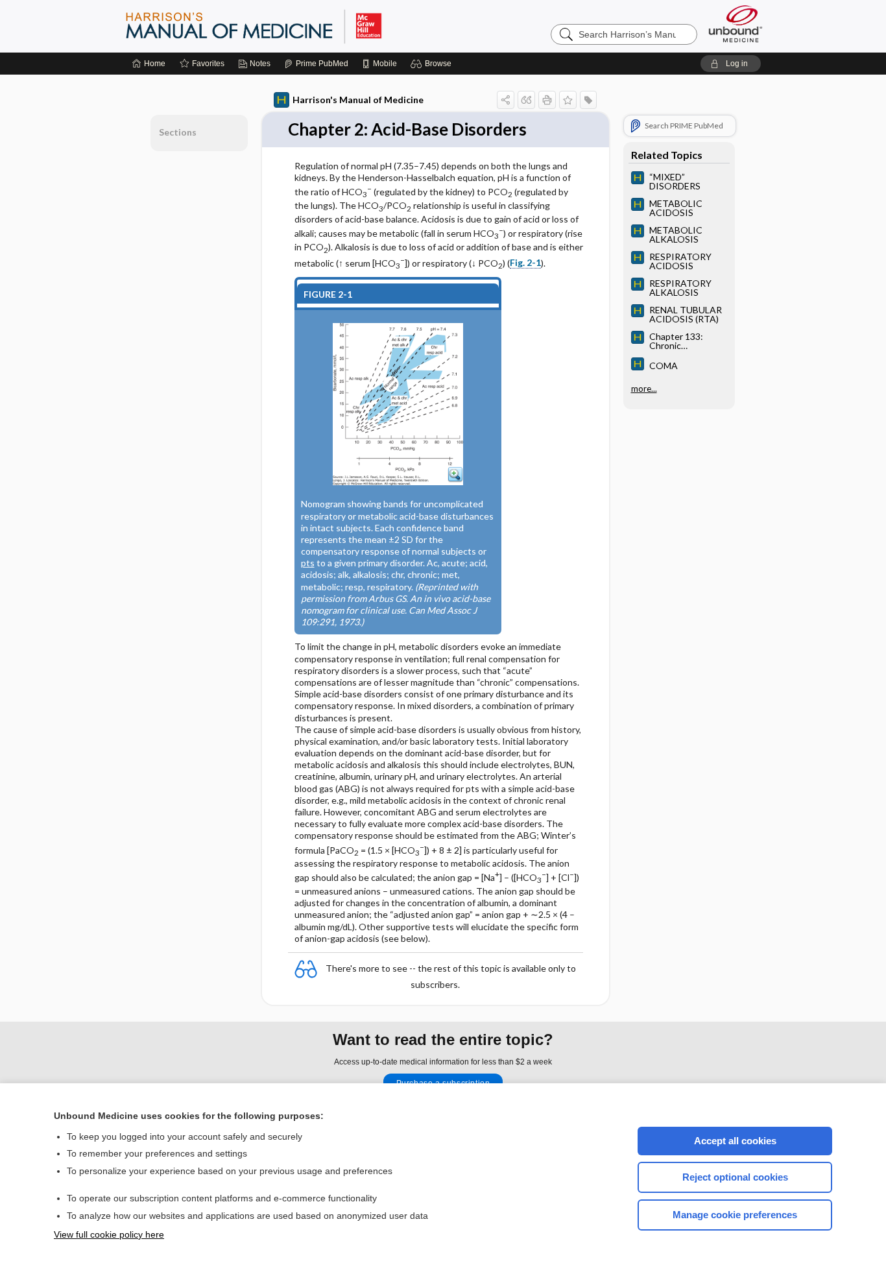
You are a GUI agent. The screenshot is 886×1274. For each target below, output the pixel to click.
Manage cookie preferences (735, 1214)
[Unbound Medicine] (735, 23)
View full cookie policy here (109, 1234)
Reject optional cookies (735, 1177)
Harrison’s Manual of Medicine (287, 25)
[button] (433, 64)
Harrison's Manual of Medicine (358, 99)
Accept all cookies (735, 1140)
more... (644, 388)
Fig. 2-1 (525, 262)
